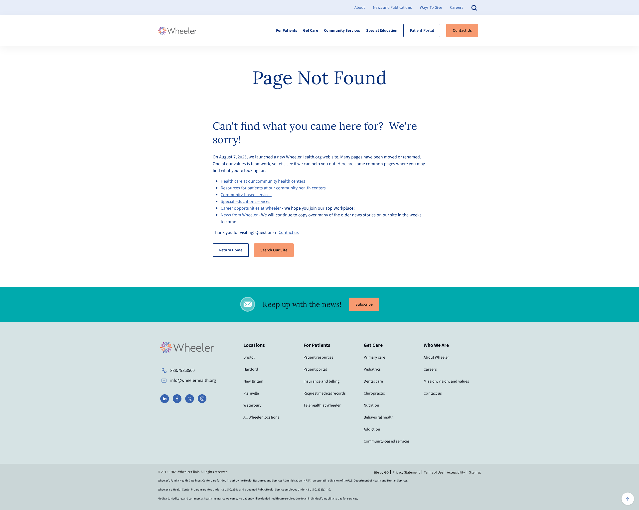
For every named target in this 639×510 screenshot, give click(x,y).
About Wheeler (436, 357)
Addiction (372, 429)
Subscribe (364, 304)
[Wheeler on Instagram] (202, 398)
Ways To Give (431, 7)
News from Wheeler (239, 215)
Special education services (245, 201)
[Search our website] (474, 7)
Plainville (251, 393)
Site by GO (381, 472)
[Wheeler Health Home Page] (177, 30)
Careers (456, 7)
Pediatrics (372, 369)
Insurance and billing (321, 381)
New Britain (253, 381)
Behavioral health (379, 417)
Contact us (289, 232)
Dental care (373, 381)
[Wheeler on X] (189, 398)
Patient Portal (422, 30)
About (359, 7)
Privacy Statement (406, 472)
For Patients (286, 30)
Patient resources (318, 357)
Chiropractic (374, 393)
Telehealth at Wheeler (322, 405)
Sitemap (475, 472)
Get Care (310, 30)
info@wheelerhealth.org (193, 380)
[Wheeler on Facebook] (177, 398)
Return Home (230, 250)
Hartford (250, 369)
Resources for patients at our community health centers (273, 188)
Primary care (374, 357)
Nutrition (371, 405)
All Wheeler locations (261, 417)
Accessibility (456, 472)
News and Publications (392, 7)
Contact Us (462, 30)
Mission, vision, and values (446, 381)
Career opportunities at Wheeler (251, 208)
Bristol (249, 357)
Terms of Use (433, 472)
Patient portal (315, 369)
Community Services (342, 30)
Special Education (382, 30)
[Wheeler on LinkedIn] (164, 398)
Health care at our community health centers (263, 181)
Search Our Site (273, 250)
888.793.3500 (182, 370)
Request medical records (325, 393)
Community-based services (246, 195)
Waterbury (252, 405)
